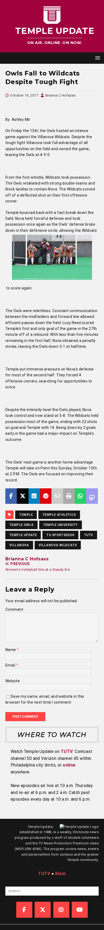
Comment (14, 609)
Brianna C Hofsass (60, 95)
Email (10, 665)
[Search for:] (52, 891)
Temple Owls (21, 525)
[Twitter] (43, 910)
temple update (23, 535)
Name (11, 650)
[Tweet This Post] (22, 496)
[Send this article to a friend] (57, 496)
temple (26, 515)
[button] (97, 58)
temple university (60, 525)
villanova (19, 545)
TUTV (88, 535)
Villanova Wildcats (58, 545)
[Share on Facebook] (11, 496)
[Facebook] (24, 910)
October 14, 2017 (24, 95)
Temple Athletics (59, 515)
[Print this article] (69, 496)
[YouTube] (80, 910)
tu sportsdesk (60, 535)
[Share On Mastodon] (92, 496)
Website (12, 681)
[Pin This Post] (45, 496)
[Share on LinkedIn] (34, 496)
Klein (60, 873)
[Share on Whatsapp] (80, 496)
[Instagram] (61, 910)
